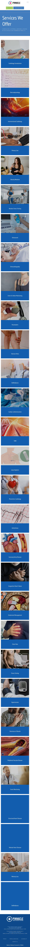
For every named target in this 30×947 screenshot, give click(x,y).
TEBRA (21, 945)
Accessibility (24, 938)
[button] (27, 2)
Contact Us (15, 941)
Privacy (4, 938)
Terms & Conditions (13, 938)
